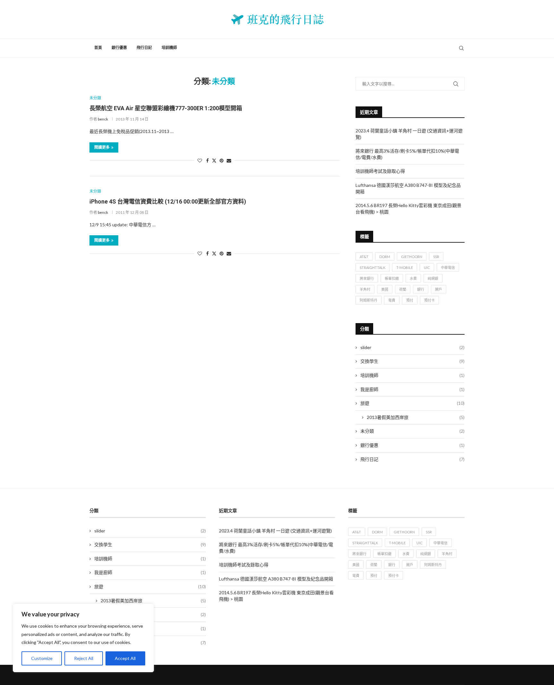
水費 (413, 278)
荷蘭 (402, 289)
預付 (409, 300)
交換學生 (412, 361)
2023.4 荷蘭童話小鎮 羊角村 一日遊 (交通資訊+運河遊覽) (275, 530)
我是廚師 (412, 389)
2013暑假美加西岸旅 (416, 417)
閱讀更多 (102, 147)
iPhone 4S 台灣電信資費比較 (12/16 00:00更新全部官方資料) (167, 201)
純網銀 (433, 278)
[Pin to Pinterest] (221, 160)
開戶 (438, 289)
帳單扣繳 (392, 278)
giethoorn (411, 257)
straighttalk (372, 267)
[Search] (461, 48)
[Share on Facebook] (207, 160)
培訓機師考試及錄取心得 (380, 171)
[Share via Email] (229, 160)
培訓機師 (169, 48)
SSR (436, 257)
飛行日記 (144, 48)
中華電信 (448, 267)
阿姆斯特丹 (368, 300)
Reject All (83, 658)
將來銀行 (367, 278)
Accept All (125, 658)
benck (103, 119)
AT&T (364, 257)
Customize (42, 658)
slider (412, 347)
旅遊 (412, 403)
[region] (83, 638)
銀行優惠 (119, 48)
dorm (384, 257)
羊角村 (365, 289)
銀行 (420, 289)
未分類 (412, 431)
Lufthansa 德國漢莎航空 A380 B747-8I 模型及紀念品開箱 (276, 578)
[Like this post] (199, 160)
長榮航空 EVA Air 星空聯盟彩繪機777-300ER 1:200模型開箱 (165, 108)
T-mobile (404, 267)
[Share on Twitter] (214, 160)
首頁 (98, 48)
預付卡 (429, 300)
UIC (427, 267)
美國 (384, 289)
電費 (391, 300)
